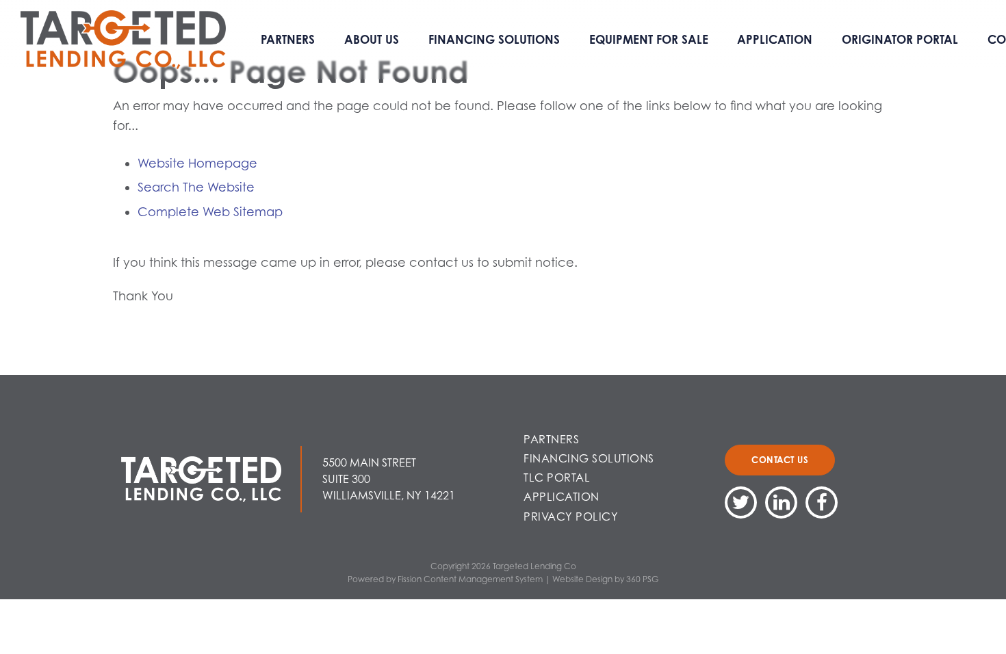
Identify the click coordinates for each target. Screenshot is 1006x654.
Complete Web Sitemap (212, 212)
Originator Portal (900, 39)
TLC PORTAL (557, 477)
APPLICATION (561, 496)
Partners (288, 39)
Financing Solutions (494, 39)
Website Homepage (197, 163)
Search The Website (196, 187)
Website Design (582, 579)
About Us (371, 39)
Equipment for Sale (648, 39)
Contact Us (779, 459)
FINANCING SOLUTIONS (589, 458)
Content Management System (483, 579)
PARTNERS (551, 439)
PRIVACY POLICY (571, 516)
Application (774, 39)
